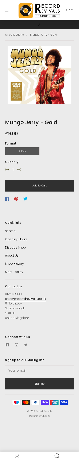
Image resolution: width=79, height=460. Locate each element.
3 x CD (22, 151)
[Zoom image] (39, 76)
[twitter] (25, 345)
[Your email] (39, 370)
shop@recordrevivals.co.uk (25, 299)
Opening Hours (16, 239)
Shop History (14, 263)
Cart (69, 10)
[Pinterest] (16, 198)
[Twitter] (25, 198)
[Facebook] (7, 198)
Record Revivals (43, 411)
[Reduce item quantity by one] (7, 170)
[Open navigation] (9, 10)
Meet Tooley (14, 272)
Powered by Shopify (39, 416)
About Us (12, 255)
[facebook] (7, 345)
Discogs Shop (15, 247)
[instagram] (16, 345)
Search (10, 231)
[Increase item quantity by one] (19, 170)
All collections (14, 35)
